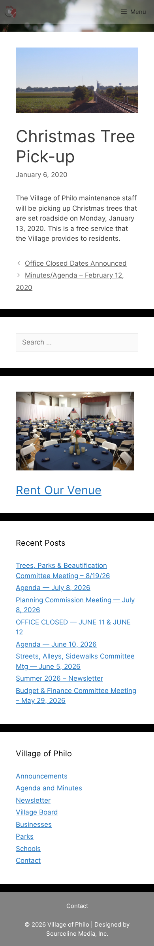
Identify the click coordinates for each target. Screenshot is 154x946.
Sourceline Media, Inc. (77, 933)
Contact (28, 860)
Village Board (37, 812)
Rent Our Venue (58, 490)
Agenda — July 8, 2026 (53, 588)
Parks (25, 836)
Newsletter (33, 800)
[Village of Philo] (10, 12)
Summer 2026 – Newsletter (59, 678)
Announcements (42, 776)
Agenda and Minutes (49, 788)
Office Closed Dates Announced (76, 263)
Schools (28, 849)
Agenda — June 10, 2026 (56, 644)
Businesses (34, 824)
